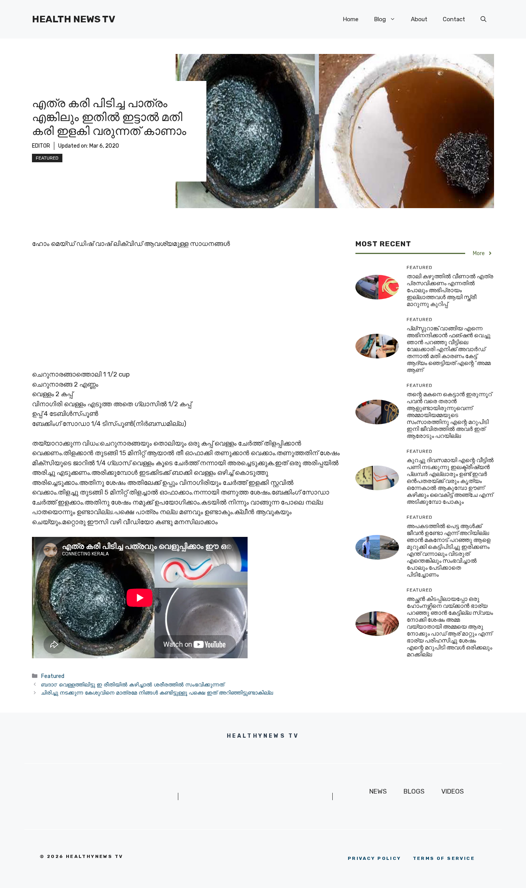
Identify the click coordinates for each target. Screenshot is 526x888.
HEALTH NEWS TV (73, 19)
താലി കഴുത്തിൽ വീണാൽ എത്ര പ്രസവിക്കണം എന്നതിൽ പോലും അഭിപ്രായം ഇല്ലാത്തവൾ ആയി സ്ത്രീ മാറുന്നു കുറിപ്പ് (450, 290)
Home (350, 19)
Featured (47, 158)
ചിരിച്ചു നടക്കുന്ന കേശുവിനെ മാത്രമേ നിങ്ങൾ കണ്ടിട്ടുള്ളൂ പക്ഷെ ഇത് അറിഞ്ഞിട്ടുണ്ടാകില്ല (157, 692)
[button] (483, 19)
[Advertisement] (186, 313)
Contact (454, 19)
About (419, 19)
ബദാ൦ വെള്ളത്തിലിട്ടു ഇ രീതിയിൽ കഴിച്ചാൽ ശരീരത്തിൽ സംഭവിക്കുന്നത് (132, 684)
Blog (380, 19)
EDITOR (41, 146)
